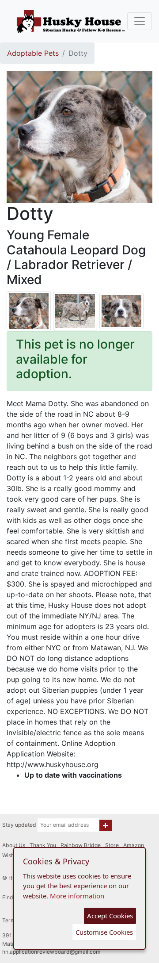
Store (112, 845)
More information (77, 895)
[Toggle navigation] (139, 21)
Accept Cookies (110, 915)
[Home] (70, 21)
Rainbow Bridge (81, 845)
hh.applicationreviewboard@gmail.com (51, 951)
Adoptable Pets (33, 53)
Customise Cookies (104, 932)
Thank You (43, 845)
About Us (13, 845)
